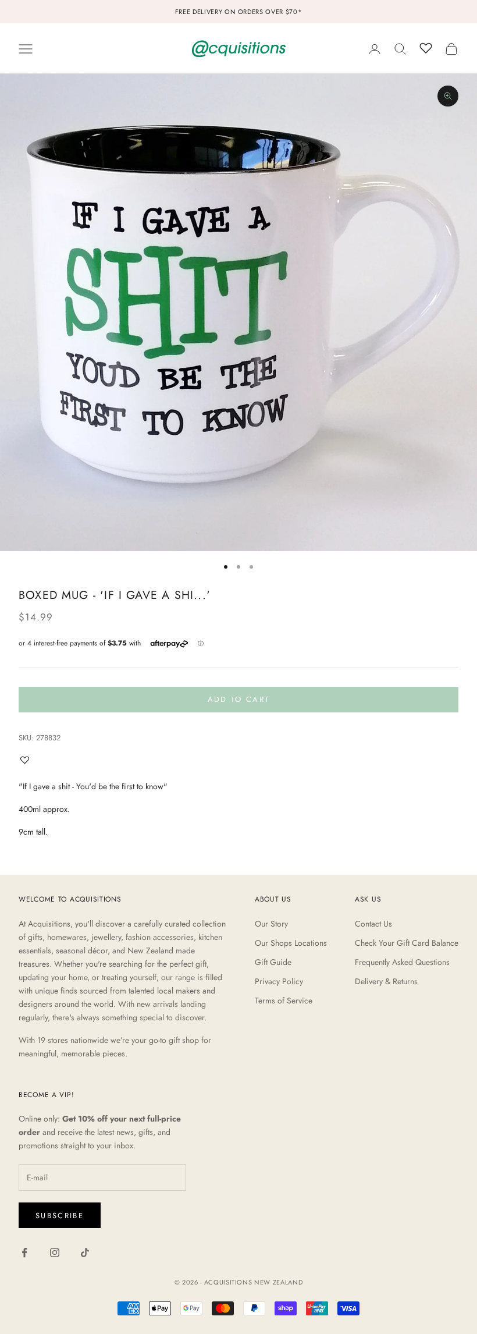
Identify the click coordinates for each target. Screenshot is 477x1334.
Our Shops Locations (291, 943)
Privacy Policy (279, 981)
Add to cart (239, 699)
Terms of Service (283, 1000)
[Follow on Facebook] (24, 1252)
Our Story (271, 923)
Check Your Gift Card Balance (406, 943)
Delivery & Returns (386, 981)
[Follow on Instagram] (54, 1252)
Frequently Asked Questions (402, 962)
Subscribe (59, 1215)
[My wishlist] (426, 47)
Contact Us (373, 923)
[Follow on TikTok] (85, 1252)
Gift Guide (273, 962)
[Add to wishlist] (27, 760)
